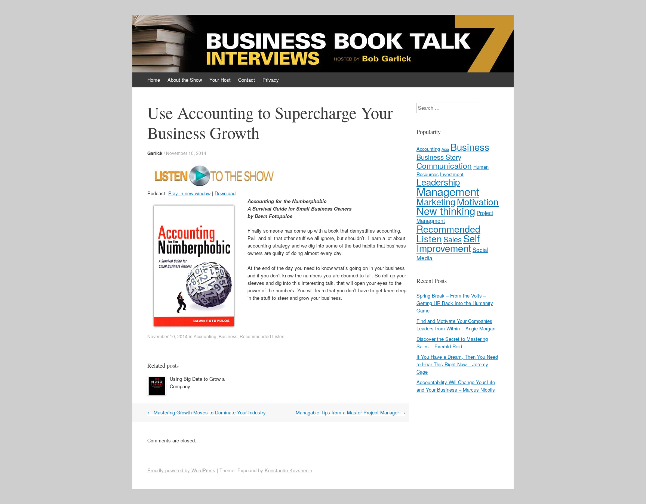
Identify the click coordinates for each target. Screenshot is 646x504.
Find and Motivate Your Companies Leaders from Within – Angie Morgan (455, 324)
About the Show (184, 79)
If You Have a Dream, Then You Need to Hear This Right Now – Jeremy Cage (457, 364)
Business (228, 336)
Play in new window (189, 193)
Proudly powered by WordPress (181, 470)
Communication (444, 165)
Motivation (478, 201)
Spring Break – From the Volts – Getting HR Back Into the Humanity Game (454, 303)
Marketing (435, 201)
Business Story (438, 157)
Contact (246, 79)
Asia (445, 149)
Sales (452, 239)
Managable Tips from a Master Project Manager (350, 412)
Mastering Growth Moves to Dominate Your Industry (206, 412)
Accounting (205, 336)
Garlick (155, 153)
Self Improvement (448, 243)
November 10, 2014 (186, 153)
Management (447, 191)
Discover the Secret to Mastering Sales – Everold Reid (452, 342)
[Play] (212, 185)
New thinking (445, 210)
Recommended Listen (262, 336)
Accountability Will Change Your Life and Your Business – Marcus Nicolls (455, 386)
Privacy (270, 79)
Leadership (438, 181)
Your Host (220, 79)
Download (225, 193)
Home (153, 79)
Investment (452, 174)
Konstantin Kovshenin (288, 470)
